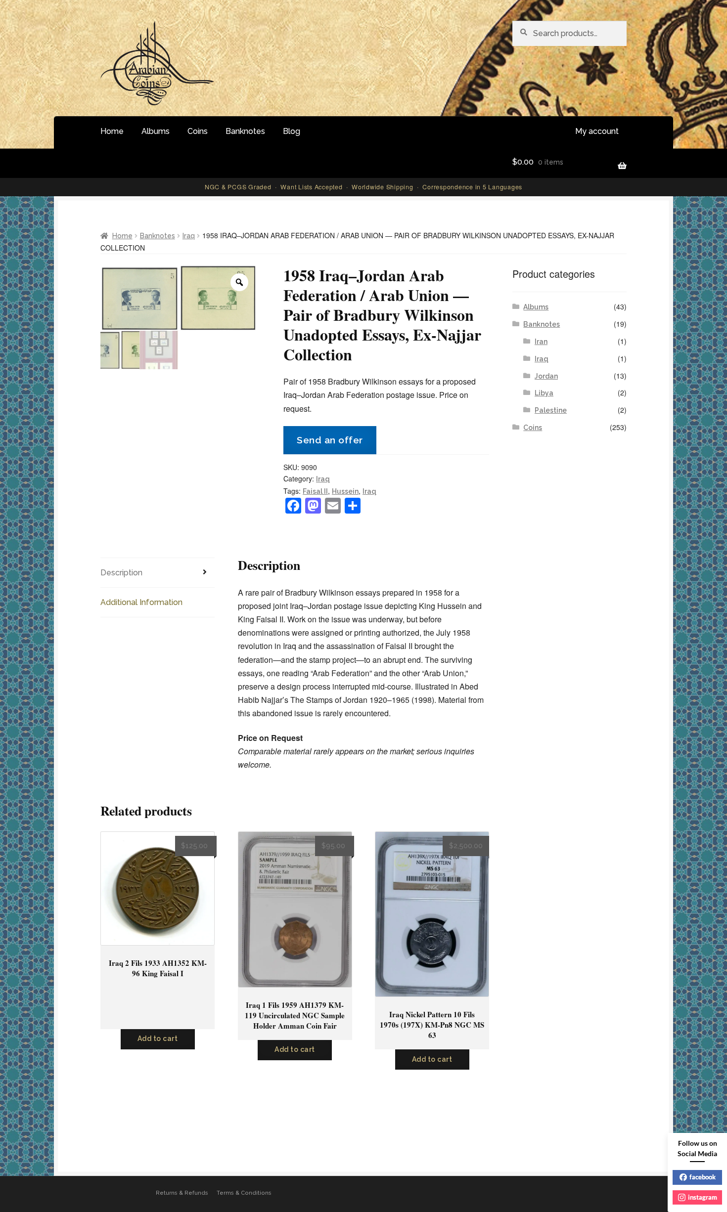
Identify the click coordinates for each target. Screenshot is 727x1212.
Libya (544, 393)
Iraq (188, 236)
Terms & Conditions (244, 1193)
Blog (291, 131)
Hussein (345, 491)
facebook (702, 1177)
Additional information (141, 602)
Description (121, 572)
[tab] (157, 573)
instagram (702, 1197)
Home (112, 131)
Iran (541, 342)
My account (597, 131)
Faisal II (315, 491)
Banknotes (245, 131)
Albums (155, 131)
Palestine (551, 410)
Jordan (546, 376)
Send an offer (330, 439)
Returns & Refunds (182, 1193)
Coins (197, 131)
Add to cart (157, 1038)
